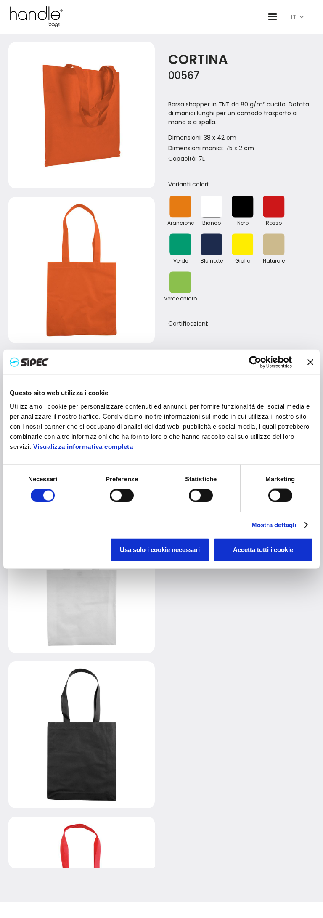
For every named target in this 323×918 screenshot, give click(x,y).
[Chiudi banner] (310, 362)
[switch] (122, 495)
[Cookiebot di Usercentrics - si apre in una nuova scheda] (255, 362)
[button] (272, 17)
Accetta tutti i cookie (263, 549)
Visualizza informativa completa (83, 446)
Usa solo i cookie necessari (160, 549)
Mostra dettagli (274, 525)
